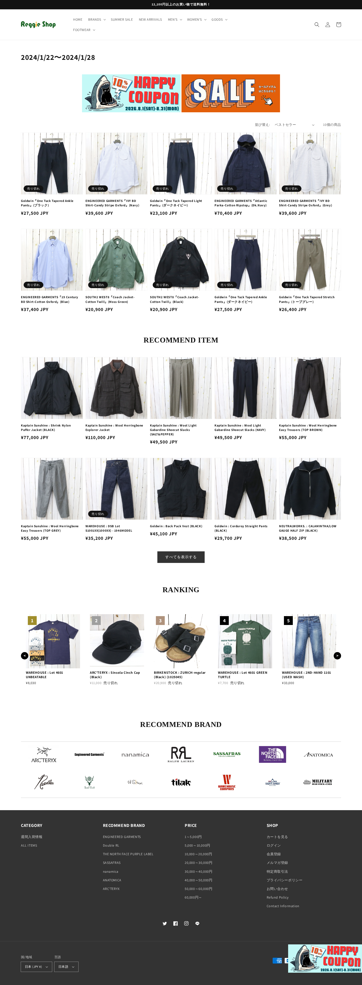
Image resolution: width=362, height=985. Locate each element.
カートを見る (277, 837)
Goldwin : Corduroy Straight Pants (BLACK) (241, 528)
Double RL (111, 845)
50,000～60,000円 (198, 888)
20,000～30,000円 (198, 862)
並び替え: (262, 124)
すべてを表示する (181, 557)
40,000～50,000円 (198, 880)
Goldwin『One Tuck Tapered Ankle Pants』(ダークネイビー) (240, 299)
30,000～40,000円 (198, 871)
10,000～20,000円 (198, 854)
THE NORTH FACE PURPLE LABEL (128, 854)
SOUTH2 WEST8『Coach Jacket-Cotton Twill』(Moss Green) (110, 299)
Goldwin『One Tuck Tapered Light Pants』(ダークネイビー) (176, 203)
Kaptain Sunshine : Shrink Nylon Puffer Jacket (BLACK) (46, 427)
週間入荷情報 (32, 837)
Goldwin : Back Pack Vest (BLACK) (176, 526)
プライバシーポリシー (285, 880)
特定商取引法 (277, 871)
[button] (96, 19)
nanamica (110, 871)
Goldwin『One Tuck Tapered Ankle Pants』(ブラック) (47, 203)
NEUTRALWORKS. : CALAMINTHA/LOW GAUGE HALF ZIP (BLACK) (308, 528)
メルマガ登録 (277, 862)
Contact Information (283, 906)
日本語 (63, 967)
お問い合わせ (277, 888)
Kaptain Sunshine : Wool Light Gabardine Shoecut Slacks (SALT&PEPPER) (173, 429)
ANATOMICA (112, 880)
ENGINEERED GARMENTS (122, 837)
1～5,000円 (193, 837)
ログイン (274, 845)
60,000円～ (193, 897)
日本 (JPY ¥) (33, 967)
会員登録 (274, 854)
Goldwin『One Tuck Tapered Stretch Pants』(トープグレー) (306, 299)
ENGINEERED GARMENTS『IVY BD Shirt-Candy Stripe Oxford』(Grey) (305, 203)
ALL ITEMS (29, 845)
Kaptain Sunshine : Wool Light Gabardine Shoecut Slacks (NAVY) (240, 427)
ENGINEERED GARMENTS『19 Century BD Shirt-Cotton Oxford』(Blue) (49, 299)
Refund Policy (278, 897)
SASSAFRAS (112, 862)
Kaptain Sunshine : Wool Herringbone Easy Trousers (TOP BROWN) (308, 427)
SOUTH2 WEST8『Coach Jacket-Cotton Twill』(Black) (174, 299)
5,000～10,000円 (197, 845)
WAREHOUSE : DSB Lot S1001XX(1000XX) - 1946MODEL (108, 528)
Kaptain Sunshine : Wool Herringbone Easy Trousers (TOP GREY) (50, 528)
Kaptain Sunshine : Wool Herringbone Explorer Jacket (114, 427)
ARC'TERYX (111, 888)
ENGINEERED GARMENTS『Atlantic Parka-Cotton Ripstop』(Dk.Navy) (240, 203)
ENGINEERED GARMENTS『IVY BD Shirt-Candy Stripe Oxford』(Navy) (112, 203)
